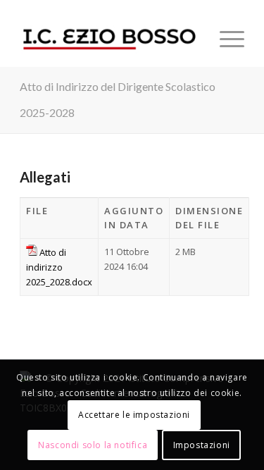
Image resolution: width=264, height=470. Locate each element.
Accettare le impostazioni (134, 415)
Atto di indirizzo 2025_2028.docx (59, 267)
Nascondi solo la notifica (92, 445)
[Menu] (225, 39)
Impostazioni (201, 445)
